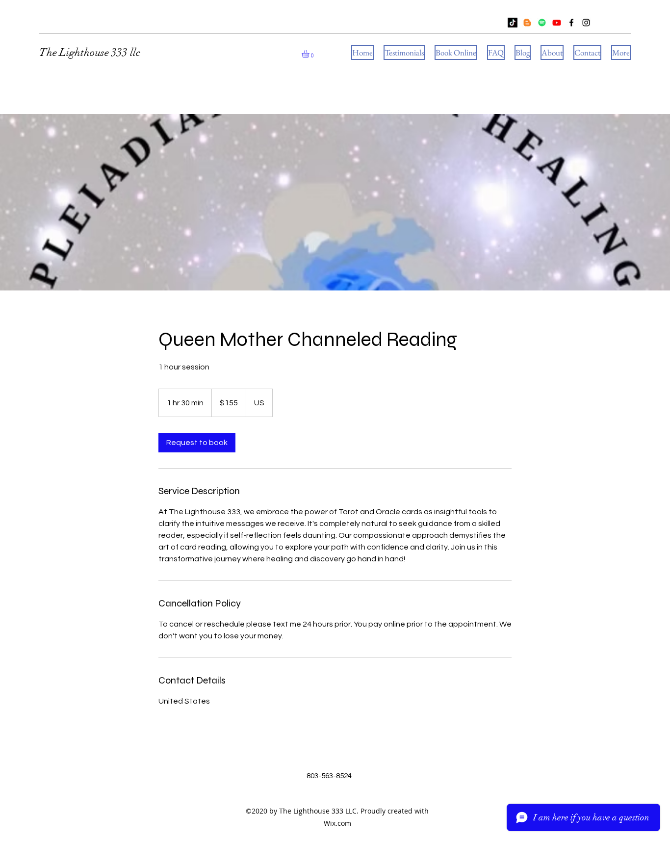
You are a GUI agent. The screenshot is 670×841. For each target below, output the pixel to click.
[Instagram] (586, 22)
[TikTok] (512, 22)
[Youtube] (557, 22)
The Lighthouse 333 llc (89, 52)
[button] (310, 54)
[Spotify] (542, 22)
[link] (196, 442)
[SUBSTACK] (527, 22)
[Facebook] (571, 22)
